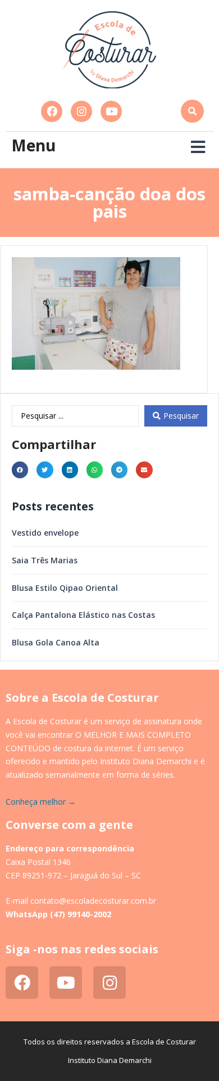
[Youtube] (111, 111)
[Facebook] (51, 111)
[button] (192, 111)
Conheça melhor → (41, 801)
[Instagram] (81, 111)
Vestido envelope (45, 532)
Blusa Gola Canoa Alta (55, 642)
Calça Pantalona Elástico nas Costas (83, 614)
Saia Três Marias (44, 560)
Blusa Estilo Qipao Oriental (65, 587)
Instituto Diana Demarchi (110, 1060)
